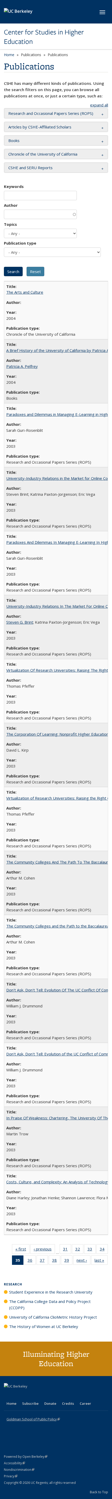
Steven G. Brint (19, 622)
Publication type (20, 243)
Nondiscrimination (19, 1469)
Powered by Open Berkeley (25, 1456)
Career (85, 1403)
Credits (68, 1403)
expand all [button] (99, 105)
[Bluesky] (49, 1395)
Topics (10, 224)
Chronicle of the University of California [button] (42, 154)
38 (56, 1261)
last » (101, 1261)
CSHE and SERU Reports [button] (30, 167)
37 (44, 1261)
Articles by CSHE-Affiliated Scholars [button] (39, 126)
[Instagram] (39, 1395)
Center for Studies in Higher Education (44, 36)
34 (104, 1250)
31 (67, 1250)
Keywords (14, 186)
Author (11, 205)
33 (92, 1250)
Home (9, 54)
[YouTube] (29, 1395)
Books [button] (14, 140)
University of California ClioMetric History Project (53, 1317)
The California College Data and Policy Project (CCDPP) (50, 1304)
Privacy (10, 1476)
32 (79, 1250)
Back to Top (99, 1492)
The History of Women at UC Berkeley (43, 1326)
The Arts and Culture (24, 292)
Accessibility (14, 1463)
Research (13, 1284)
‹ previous (44, 1250)
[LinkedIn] (19, 1395)
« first (22, 1250)
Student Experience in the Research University (50, 1292)
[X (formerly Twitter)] (9, 1395)
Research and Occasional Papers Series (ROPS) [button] (50, 113)
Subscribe (30, 1403)
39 (68, 1261)
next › (83, 1261)
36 (32, 1261)
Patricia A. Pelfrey (22, 366)
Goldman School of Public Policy (33, 1419)
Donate (50, 1403)
